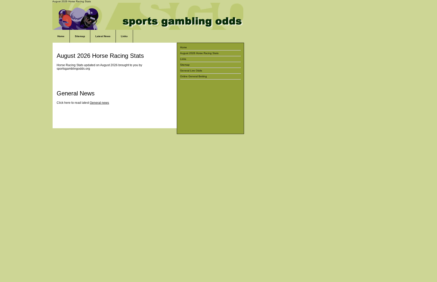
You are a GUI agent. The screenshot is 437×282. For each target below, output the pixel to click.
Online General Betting (193, 76)
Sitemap (80, 36)
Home (60, 36)
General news (99, 103)
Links (124, 36)
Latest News (103, 36)
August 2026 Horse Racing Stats (199, 53)
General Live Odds (191, 70)
